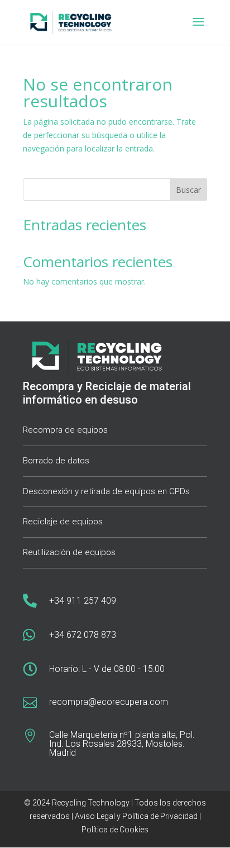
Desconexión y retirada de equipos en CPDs (106, 491)
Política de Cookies (115, 829)
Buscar (188, 189)
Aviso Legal (94, 816)
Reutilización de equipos (69, 552)
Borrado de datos (56, 461)
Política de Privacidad (160, 816)
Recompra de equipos (65, 430)
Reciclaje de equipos (63, 522)
